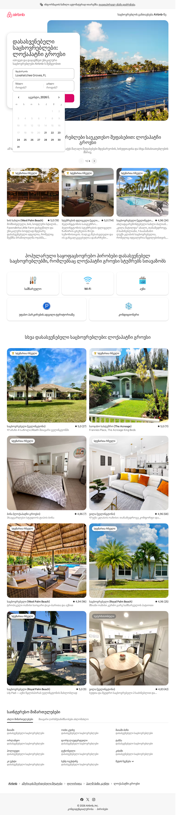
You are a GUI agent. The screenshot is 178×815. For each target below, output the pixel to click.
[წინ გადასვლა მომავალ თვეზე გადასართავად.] (59, 97)
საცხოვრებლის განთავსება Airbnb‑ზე (142, 14)
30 (59, 139)
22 (52, 132)
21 (45, 132)
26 (32, 139)
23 (59, 132)
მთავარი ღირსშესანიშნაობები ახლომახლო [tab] (64, 719)
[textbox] (28, 87)
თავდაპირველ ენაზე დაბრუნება (117, 4)
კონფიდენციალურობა (81, 809)
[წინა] (81, 161)
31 (18, 146)
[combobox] (43, 75)
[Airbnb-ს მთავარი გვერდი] (16, 14)
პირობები (102, 809)
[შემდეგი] (94, 161)
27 (38, 139)
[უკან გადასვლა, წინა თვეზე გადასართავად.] (19, 97)
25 (25, 139)
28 (45, 139)
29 (52, 139)
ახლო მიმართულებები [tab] (20, 719)
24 (18, 139)
